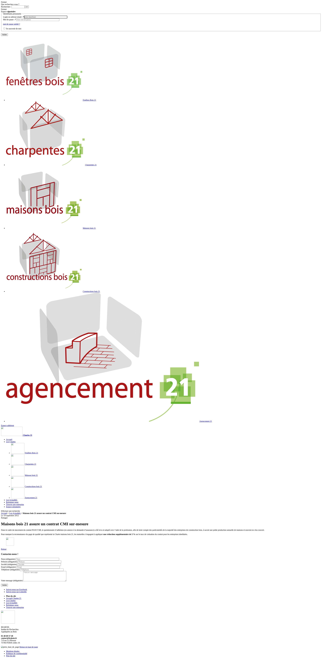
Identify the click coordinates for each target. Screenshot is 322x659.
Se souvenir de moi (13, 29)
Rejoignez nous (12, 502)
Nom (8, 559)
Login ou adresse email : (13, 17)
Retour (3, 549)
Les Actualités (15, 513)
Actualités (11, 500)
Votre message (12, 581)
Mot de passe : (9, 19)
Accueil (9, 439)
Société (9, 564)
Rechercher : (6, 7)
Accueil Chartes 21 (13, 598)
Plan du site (10, 656)
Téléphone (10, 570)
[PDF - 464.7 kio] (10, 545)
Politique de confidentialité (16, 653)
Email (8, 567)
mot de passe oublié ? (11, 24)
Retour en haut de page (28, 647)
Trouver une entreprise (15, 504)
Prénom (9, 562)
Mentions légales (12, 651)
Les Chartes (10, 442)
